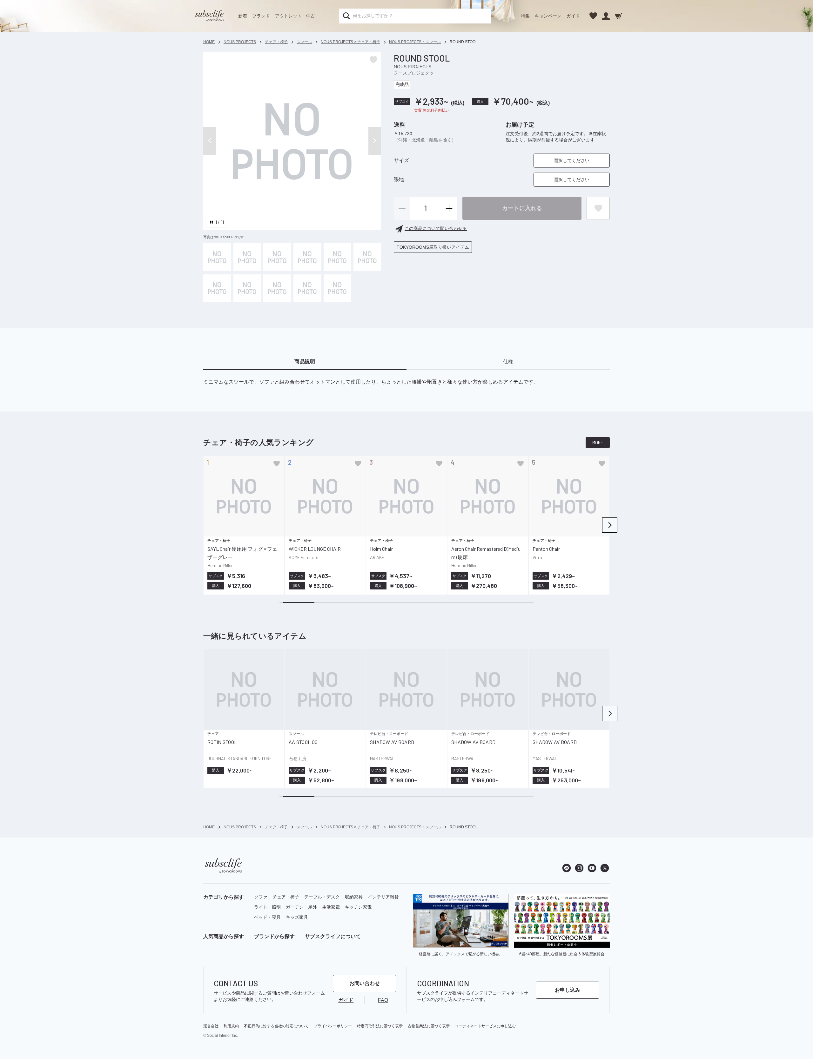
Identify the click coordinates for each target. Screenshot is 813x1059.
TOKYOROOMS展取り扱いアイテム (433, 247)
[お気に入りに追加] (276, 463)
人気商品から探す (223, 936)
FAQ (383, 1000)
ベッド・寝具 (267, 917)
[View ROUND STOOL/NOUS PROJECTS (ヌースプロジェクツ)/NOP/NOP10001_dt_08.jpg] (277, 288)
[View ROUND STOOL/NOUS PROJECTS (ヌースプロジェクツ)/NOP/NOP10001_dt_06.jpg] (217, 288)
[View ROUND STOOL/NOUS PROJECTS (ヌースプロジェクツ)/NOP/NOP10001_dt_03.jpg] (337, 288)
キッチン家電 (358, 907)
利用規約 (231, 1026)
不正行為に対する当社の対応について (276, 1026)
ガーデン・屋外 (301, 907)
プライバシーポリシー (333, 1026)
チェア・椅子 (285, 896)
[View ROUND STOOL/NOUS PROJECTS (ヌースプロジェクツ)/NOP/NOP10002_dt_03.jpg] (307, 288)
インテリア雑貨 (383, 896)
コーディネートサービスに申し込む (485, 1026)
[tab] (304, 361)
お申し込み (567, 990)
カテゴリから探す (223, 897)
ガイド (573, 15)
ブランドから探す (274, 936)
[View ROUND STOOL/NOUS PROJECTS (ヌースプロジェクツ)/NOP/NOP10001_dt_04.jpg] (337, 257)
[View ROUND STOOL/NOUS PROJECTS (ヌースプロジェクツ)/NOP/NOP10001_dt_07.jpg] (247, 288)
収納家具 (354, 896)
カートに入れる (522, 208)
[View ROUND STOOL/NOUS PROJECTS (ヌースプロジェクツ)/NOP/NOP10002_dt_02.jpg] (277, 257)
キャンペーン (548, 15)
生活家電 (331, 907)
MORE (597, 442)
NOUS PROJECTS (412, 66)
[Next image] (374, 141)
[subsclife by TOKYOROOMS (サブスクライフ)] (209, 16)
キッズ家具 (297, 917)
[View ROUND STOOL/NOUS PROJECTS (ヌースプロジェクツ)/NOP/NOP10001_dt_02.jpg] (307, 257)
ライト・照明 (267, 907)
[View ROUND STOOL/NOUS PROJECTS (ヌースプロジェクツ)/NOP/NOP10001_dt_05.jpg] (367, 257)
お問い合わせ (364, 983)
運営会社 (210, 1026)
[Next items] (609, 525)
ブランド (261, 15)
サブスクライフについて (333, 936)
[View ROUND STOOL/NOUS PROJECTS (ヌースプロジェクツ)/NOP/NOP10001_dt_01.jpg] (247, 257)
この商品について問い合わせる (436, 228)
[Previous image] (209, 141)
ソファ (260, 896)
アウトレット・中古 (295, 15)
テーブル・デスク (322, 896)
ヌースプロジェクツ (414, 73)
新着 (242, 15)
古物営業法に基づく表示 (429, 1026)
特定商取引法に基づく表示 (380, 1026)
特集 (525, 15)
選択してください (571, 160)
